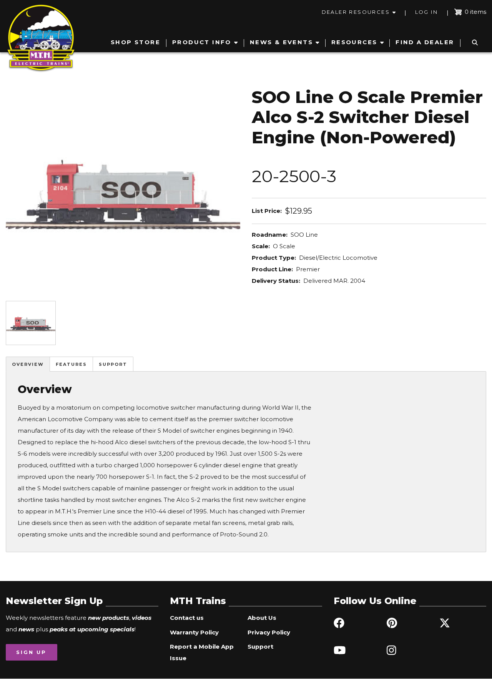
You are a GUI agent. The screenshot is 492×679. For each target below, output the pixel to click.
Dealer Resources (356, 12)
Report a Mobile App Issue (202, 652)
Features (71, 364)
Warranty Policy (194, 632)
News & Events (281, 42)
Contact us (187, 617)
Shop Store (135, 42)
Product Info (201, 42)
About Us (262, 617)
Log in (426, 12)
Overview (28, 364)
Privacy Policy (269, 632)
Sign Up (31, 652)
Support (113, 364)
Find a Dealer (425, 42)
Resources (354, 42)
